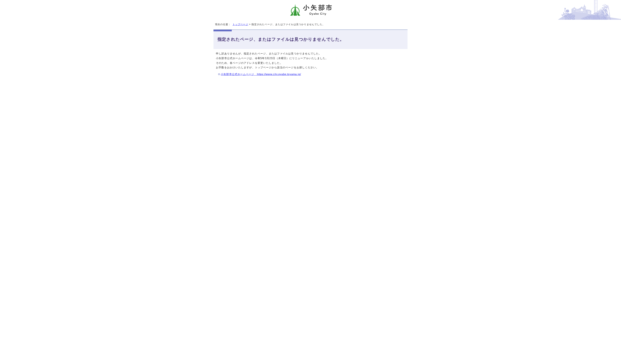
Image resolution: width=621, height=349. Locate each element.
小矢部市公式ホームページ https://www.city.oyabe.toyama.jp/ (261, 74)
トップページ (240, 24)
